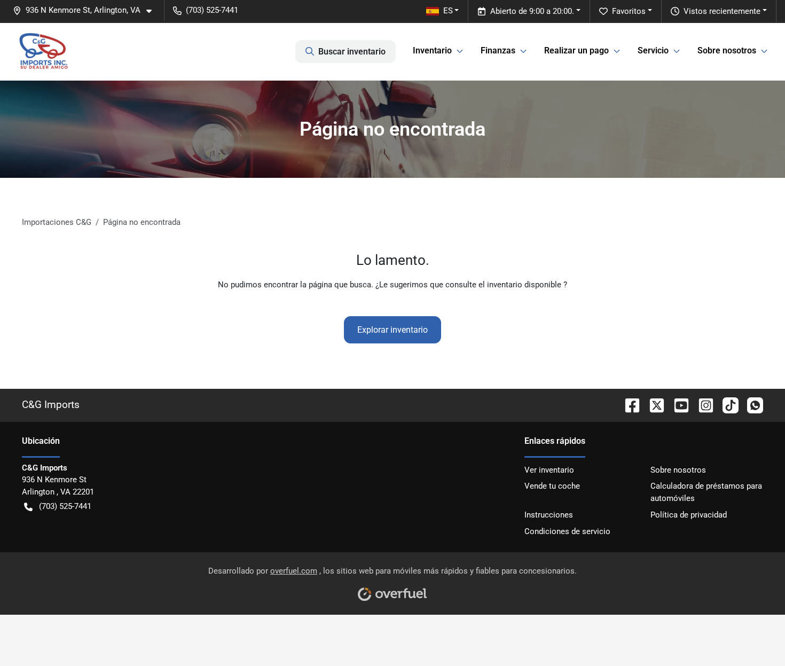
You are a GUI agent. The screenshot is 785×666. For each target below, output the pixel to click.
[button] (86, 10)
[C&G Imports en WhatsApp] (751, 404)
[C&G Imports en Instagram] (701, 404)
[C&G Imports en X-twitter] (652, 404)
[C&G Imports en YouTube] (677, 404)
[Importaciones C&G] (43, 51)
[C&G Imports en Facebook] (628, 404)
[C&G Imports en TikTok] (726, 404)
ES (448, 10)
